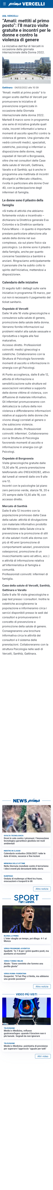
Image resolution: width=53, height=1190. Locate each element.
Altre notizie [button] (42, 888)
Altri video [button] (42, 1056)
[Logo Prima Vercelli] (26, 4)
